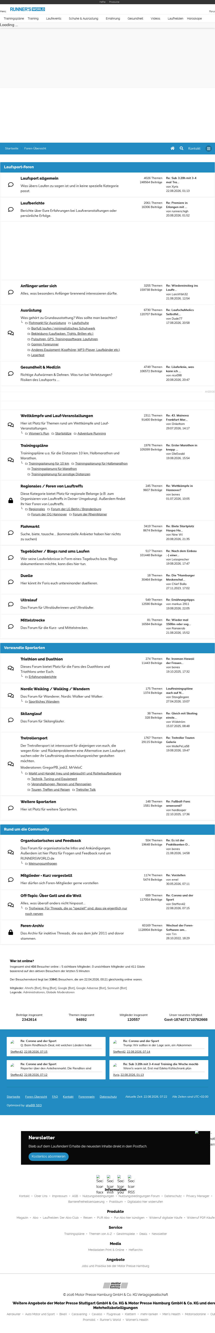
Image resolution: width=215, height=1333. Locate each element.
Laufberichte (33, 203)
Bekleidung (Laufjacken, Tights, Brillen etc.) (62, 333)
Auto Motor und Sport (40, 1314)
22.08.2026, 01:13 (132, 1075)
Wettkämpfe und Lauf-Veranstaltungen (57, 416)
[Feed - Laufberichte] (126, 210)
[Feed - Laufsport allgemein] (126, 185)
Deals (143, 1234)
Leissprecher (180, 559)
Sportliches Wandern (44, 701)
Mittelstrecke (33, 620)
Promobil (89, 1319)
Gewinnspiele (126, 1234)
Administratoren (34, 992)
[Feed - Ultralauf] (126, 607)
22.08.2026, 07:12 (35, 1075)
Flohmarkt (30, 526)
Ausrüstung (31, 310)
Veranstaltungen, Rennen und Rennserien (61, 784)
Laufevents (53, 18)
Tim (174, 934)
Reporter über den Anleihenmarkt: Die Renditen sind (56, 1068)
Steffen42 (178, 904)
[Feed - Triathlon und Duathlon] (126, 666)
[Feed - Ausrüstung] (126, 317)
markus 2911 (180, 604)
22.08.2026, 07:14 (138, 1052)
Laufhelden (175, 18)
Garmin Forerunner (45, 344)
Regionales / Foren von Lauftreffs (52, 486)
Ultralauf (29, 600)
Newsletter (159, 1234)
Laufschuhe (80, 323)
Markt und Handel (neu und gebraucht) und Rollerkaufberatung (75, 773)
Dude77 (177, 318)
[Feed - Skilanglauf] (126, 721)
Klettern (130, 1314)
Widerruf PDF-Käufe (201, 1217)
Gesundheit (135, 18)
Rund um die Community (26, 829)
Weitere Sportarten (38, 802)
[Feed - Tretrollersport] (126, 745)
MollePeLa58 (180, 746)
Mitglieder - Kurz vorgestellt (46, 875)
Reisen (87, 1217)
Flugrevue (113, 1314)
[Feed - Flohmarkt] (126, 534)
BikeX (63, 1314)
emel (175, 879)
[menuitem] (194, 148)
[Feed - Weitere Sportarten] (126, 809)
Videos (155, 18)
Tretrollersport (34, 738)
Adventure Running (91, 433)
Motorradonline (195, 1314)
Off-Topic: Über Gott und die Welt (51, 895)
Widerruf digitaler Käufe (165, 1217)
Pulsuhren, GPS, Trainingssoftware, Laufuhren (64, 339)
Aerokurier (14, 1314)
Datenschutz (108, 1096)
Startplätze (63, 433)
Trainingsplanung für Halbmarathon (101, 463)
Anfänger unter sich (39, 286)
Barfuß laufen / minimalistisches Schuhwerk (63, 328)
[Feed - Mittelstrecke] (126, 627)
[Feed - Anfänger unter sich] (126, 293)
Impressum (59, 1196)
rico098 (177, 375)
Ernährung (113, 18)
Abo (35, 1217)
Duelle (27, 575)
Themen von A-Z (100, 1234)
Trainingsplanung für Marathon (54, 468)
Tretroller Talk (86, 789)
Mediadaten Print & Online (106, 1249)
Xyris (175, 186)
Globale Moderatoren (60, 992)
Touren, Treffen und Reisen (50, 789)
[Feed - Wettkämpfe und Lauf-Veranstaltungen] (126, 423)
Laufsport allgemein (39, 178)
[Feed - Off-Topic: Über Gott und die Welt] (126, 903)
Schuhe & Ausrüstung (83, 18)
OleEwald (178, 453)
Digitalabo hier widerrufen (145, 1201)
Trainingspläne (14, 18)
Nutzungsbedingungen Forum (139, 1196)
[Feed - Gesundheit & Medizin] (126, 374)
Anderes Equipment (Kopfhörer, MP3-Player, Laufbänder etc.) (75, 350)
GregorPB (50, 767)
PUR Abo (103, 1217)
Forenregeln (87, 1096)
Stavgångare (180, 697)
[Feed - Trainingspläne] (126, 453)
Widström (178, 722)
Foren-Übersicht (36, 1096)
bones (176, 494)
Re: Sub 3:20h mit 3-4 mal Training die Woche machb (160, 1064)
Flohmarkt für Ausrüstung (47, 323)
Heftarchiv (136, 1249)
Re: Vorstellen (175, 875)
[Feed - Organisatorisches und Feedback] (126, 848)
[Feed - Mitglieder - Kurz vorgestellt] (126, 883)
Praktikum (116, 1201)
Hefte (102, 2)
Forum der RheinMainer (90, 514)
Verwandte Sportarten (24, 647)
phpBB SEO (34, 1105)
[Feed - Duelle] (126, 583)
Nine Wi (177, 534)
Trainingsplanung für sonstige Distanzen (60, 474)
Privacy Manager (197, 1196)
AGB (75, 1196)
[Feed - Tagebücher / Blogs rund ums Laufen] (126, 558)
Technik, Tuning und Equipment (54, 779)
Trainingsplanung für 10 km (49, 463)
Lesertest (37, 355)
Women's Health (137, 1319)
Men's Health (171, 1314)
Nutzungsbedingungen (98, 1196)
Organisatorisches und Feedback (51, 840)
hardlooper (179, 810)
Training (33, 18)
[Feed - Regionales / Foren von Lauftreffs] (126, 493)
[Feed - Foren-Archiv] (126, 933)
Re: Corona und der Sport (38, 1041)
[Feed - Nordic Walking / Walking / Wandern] (126, 696)
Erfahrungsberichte (42, 676)
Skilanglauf (31, 713)
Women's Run (39, 433)
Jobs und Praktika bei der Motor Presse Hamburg (115, 1266)
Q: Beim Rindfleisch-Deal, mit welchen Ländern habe (56, 1045)
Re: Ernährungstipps (180, 599)
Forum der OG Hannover (49, 514)
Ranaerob (178, 628)
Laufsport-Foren (19, 167)
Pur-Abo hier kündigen (129, 1217)
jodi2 (63, 767)
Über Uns (40, 1196)
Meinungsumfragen (43, 863)
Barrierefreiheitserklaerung (86, 1201)
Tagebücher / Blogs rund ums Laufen (55, 551)
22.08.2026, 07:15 (35, 1052)
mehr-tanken (149, 1314)
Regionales (37, 509)
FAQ (55, 1096)
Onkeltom (178, 424)
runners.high (180, 211)
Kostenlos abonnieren (48, 1156)
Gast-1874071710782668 (185, 1019)
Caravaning (79, 1314)
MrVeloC (75, 767)
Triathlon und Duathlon (42, 659)
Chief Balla (179, 584)
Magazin (22, 1217)
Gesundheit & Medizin (40, 367)
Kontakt (24, 1196)
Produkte (114, 2)
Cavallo (97, 1314)
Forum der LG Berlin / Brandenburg (76, 509)
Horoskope (194, 18)
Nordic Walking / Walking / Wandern (55, 689)
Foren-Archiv (32, 925)
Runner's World (110, 1319)
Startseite (13, 1096)
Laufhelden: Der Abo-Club (61, 1217)
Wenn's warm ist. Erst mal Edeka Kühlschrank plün (157, 1068)
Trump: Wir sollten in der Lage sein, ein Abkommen (157, 1045)
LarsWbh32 (180, 294)
